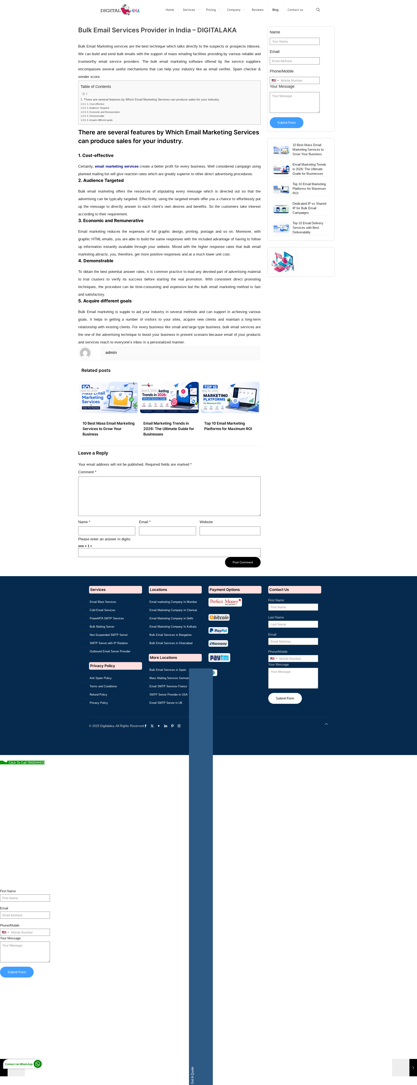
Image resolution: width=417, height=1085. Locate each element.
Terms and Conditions (103, 686)
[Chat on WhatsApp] (38, 1065)
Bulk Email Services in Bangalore (170, 634)
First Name (276, 600)
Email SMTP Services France (168, 686)
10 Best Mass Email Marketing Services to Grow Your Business (109, 428)
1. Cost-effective (95, 104)
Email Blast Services (103, 602)
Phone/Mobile (282, 71)
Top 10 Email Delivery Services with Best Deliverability (308, 227)
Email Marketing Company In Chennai (173, 610)
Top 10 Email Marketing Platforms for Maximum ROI (309, 188)
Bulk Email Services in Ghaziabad (170, 643)
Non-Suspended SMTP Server (109, 634)
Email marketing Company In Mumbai (173, 602)
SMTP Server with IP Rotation (109, 643)
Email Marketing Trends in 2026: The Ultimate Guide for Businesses (168, 428)
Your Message (282, 86)
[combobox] (275, 80)
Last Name (276, 617)
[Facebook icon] (146, 726)
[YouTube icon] (160, 726)
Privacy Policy (99, 702)
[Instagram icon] (180, 726)
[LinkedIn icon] (166, 726)
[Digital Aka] (120, 10)
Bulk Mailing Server (102, 626)
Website (206, 522)
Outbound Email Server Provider (110, 651)
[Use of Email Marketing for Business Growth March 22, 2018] (404, 1067)
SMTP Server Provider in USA (168, 694)
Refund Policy (98, 694)
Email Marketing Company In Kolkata (172, 626)
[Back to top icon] (326, 724)
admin (111, 352)
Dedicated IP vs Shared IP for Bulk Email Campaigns (309, 208)
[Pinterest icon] (173, 726)
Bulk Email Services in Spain (167, 669)
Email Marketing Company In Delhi (171, 618)
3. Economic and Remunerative (103, 112)
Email (145, 522)
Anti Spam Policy (101, 678)
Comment (87, 472)
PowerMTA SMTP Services (107, 618)
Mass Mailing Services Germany (169, 678)
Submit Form (286, 122)
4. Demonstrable (95, 116)
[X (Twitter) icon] (153, 726)
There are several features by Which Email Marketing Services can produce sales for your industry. (152, 99)
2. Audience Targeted (98, 108)
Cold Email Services (102, 610)
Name (84, 522)
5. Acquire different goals (100, 120)
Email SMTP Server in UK (165, 702)
